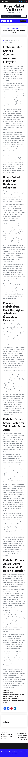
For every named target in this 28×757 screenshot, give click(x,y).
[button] (4, 1)
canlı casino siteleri (8, 692)
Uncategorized (15, 28)
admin (6, 722)
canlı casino (6, 690)
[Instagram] (26, 2)
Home (8, 28)
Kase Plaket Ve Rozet (14, 7)
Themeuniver (15, 754)
